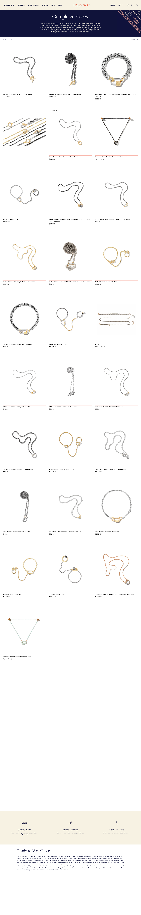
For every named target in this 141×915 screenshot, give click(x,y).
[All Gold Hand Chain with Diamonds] (116, 256)
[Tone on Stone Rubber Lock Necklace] (24, 631)
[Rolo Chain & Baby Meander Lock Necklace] (70, 131)
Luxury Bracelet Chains (85, 868)
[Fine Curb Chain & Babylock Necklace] (116, 381)
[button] (34, 5)
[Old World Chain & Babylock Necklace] (24, 381)
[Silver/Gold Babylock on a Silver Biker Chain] (70, 506)
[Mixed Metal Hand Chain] (70, 319)
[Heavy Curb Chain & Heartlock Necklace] (24, 444)
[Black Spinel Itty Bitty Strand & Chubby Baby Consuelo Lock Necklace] (70, 194)
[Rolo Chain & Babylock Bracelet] (116, 506)
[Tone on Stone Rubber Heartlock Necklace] (116, 131)
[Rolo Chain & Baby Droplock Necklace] (24, 506)
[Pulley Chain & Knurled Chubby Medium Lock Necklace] (70, 256)
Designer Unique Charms (34, 870)
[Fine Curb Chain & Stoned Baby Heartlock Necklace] (116, 569)
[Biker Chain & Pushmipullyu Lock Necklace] (116, 444)
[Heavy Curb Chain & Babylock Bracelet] (24, 319)
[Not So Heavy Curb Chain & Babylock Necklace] (116, 194)
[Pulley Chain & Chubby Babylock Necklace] (24, 256)
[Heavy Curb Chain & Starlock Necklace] (24, 69)
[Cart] (137, 5)
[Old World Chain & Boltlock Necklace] (70, 381)
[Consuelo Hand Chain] (70, 569)
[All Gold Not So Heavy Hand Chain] (70, 444)
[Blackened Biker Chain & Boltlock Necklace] (70, 69)
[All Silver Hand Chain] (24, 194)
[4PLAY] (116, 319)
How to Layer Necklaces (74, 866)
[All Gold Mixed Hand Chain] (24, 569)
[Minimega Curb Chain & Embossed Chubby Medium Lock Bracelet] (116, 69)
